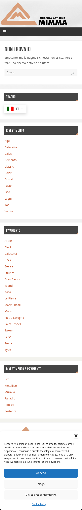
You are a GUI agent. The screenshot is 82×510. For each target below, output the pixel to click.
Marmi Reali (13, 305)
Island (9, 286)
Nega (41, 484)
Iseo (7, 192)
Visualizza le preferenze (41, 494)
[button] (76, 436)
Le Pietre (10, 298)
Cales (8, 153)
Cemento (11, 160)
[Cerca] (72, 73)
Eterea (9, 266)
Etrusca (10, 273)
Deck (8, 260)
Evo (7, 379)
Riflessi (9, 405)
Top (7, 205)
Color (8, 173)
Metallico (11, 386)
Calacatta (11, 147)
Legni (8, 198)
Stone (8, 343)
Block (8, 247)
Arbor (8, 241)
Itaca (8, 292)
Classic (9, 166)
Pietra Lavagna (14, 318)
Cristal (9, 179)
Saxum (9, 330)
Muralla (10, 392)
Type (8, 350)
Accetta (41, 473)
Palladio (10, 398)
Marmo (9, 311)
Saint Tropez (13, 324)
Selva (8, 337)
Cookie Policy (39, 504)
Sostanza (11, 411)
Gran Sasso (12, 279)
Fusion (9, 185)
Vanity (9, 211)
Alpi (7, 141)
